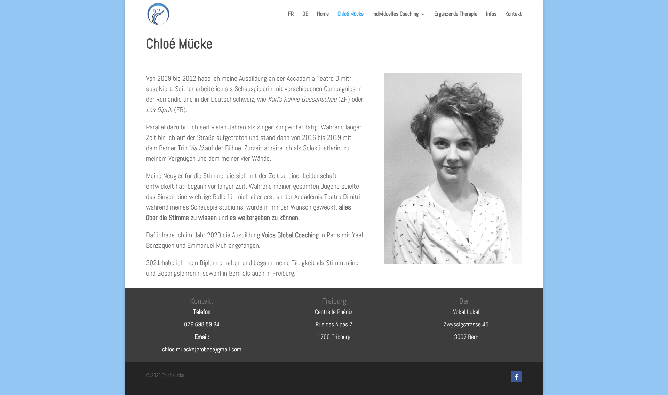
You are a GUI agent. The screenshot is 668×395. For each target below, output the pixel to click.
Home (323, 14)
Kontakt (513, 14)
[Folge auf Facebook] (516, 376)
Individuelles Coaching (395, 14)
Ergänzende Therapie (455, 14)
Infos (491, 14)
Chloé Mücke (350, 14)
